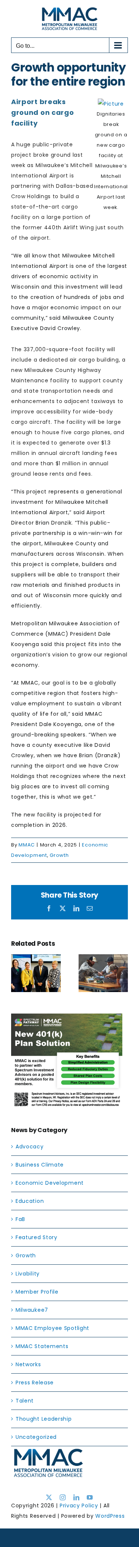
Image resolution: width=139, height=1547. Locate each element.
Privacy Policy (79, 1505)
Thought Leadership (44, 1419)
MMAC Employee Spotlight (52, 1328)
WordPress (110, 1516)
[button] (16, 973)
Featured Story (36, 1237)
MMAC (27, 844)
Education (30, 1201)
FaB (20, 1219)
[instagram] (63, 1497)
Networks (28, 1364)
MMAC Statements (42, 1346)
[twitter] (49, 1497)
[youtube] (90, 1497)
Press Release (35, 1382)
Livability (28, 1273)
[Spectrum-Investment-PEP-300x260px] (66, 1018)
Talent (25, 1400)
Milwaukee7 (32, 1310)
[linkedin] (76, 1497)
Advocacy (30, 1146)
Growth (59, 855)
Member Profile (37, 1291)
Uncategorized (36, 1437)
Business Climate (40, 1164)
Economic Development (50, 1183)
